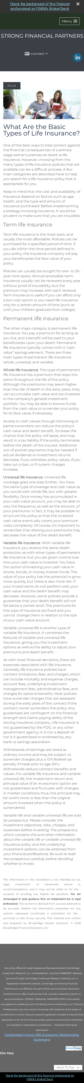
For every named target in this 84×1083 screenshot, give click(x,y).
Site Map (7, 1053)
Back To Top (66, 1067)
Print (12, 86)
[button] (69, 21)
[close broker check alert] (78, 4)
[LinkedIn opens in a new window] (77, 60)
